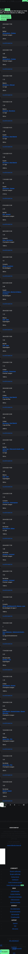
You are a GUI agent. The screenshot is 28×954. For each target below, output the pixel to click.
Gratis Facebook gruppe (15, 882)
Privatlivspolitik (15, 917)
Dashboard (15, 879)
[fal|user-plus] (14, 945)
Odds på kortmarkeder (15, 897)
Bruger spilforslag (15, 874)
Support (15, 923)
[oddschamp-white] (14, 813)
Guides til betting (15, 894)
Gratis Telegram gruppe (13, 885)
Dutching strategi (15, 902)
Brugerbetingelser (15, 911)
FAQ (15, 926)
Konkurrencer (15, 877)
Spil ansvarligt (15, 914)
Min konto (15, 929)
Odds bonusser (15, 899)
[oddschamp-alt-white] (13, 9)
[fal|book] (14, 951)
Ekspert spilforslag (15, 871)
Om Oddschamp (15, 909)
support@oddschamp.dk (14, 845)
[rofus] (3, 864)
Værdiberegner (15, 891)
